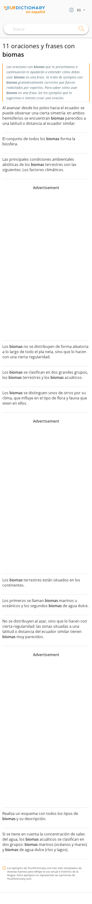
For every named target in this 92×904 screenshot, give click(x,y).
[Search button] (81, 28)
